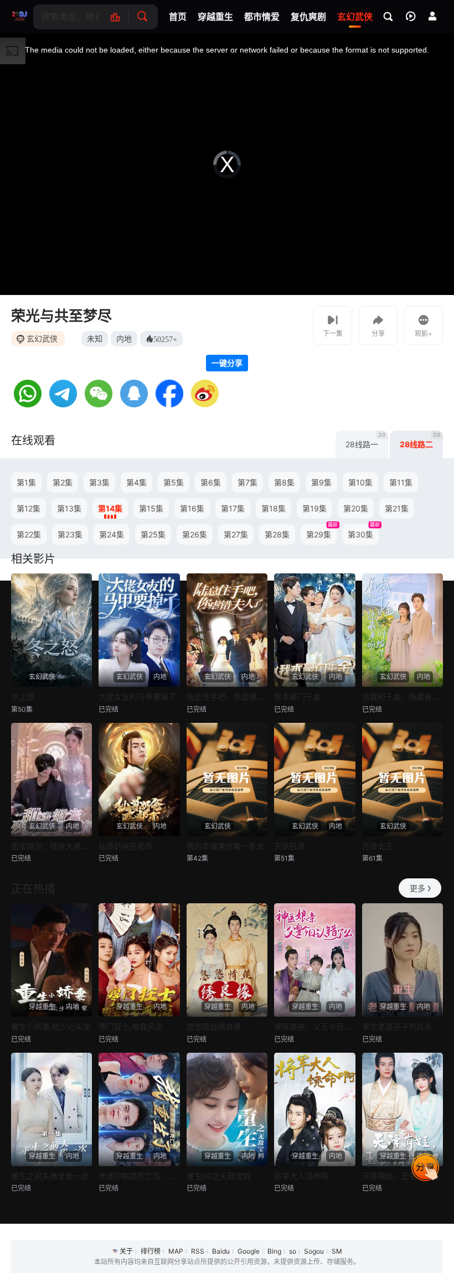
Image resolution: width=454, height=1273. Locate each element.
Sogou (314, 1251)
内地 (124, 338)
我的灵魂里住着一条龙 (225, 846)
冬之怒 (22, 696)
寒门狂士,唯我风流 (131, 1026)
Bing (274, 1251)
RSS (197, 1251)
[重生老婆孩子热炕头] (402, 960)
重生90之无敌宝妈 (219, 1176)
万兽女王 (377, 846)
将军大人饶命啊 (301, 1176)
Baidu (221, 1251)
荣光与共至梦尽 (61, 315)
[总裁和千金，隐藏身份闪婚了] (402, 630)
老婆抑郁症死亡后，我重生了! (139, 1176)
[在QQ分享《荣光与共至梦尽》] (134, 404)
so (292, 1251)
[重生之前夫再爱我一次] (51, 1109)
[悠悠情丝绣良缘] (227, 960)
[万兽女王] (402, 779)
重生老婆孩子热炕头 (397, 1026)
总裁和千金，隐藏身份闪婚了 (402, 696)
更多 (417, 888)
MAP (175, 1251)
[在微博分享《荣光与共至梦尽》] (205, 404)
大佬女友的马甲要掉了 (137, 696)
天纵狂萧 (289, 846)
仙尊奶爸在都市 (126, 846)
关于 (126, 1251)
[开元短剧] (19, 16)
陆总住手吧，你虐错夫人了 (227, 696)
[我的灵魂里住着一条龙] (227, 779)
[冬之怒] (51, 630)
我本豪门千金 (297, 696)
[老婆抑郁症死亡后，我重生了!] (139, 1109)
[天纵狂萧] (314, 779)
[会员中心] (432, 16)
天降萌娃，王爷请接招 (401, 1176)
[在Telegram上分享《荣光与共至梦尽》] (63, 404)
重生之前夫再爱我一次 (50, 1176)
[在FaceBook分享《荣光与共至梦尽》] (169, 404)
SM (337, 1251)
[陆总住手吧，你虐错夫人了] (227, 630)
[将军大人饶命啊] (314, 1109)
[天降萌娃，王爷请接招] (402, 1109)
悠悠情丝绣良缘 (214, 1026)
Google (249, 1251)
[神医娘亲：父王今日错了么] (314, 960)
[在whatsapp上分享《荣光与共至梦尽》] (28, 404)
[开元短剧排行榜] (121, 16)
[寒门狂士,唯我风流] (139, 960)
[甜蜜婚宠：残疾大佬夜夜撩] (51, 779)
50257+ (165, 339)
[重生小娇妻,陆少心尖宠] (51, 960)
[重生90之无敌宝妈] (227, 1109)
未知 (94, 338)
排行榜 (151, 1251)
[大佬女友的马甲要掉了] (139, 630)
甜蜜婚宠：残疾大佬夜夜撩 (51, 846)
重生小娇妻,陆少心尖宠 (51, 1026)
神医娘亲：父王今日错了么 (314, 1026)
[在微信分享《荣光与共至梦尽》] (98, 404)
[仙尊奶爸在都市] (139, 779)
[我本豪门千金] (314, 630)
